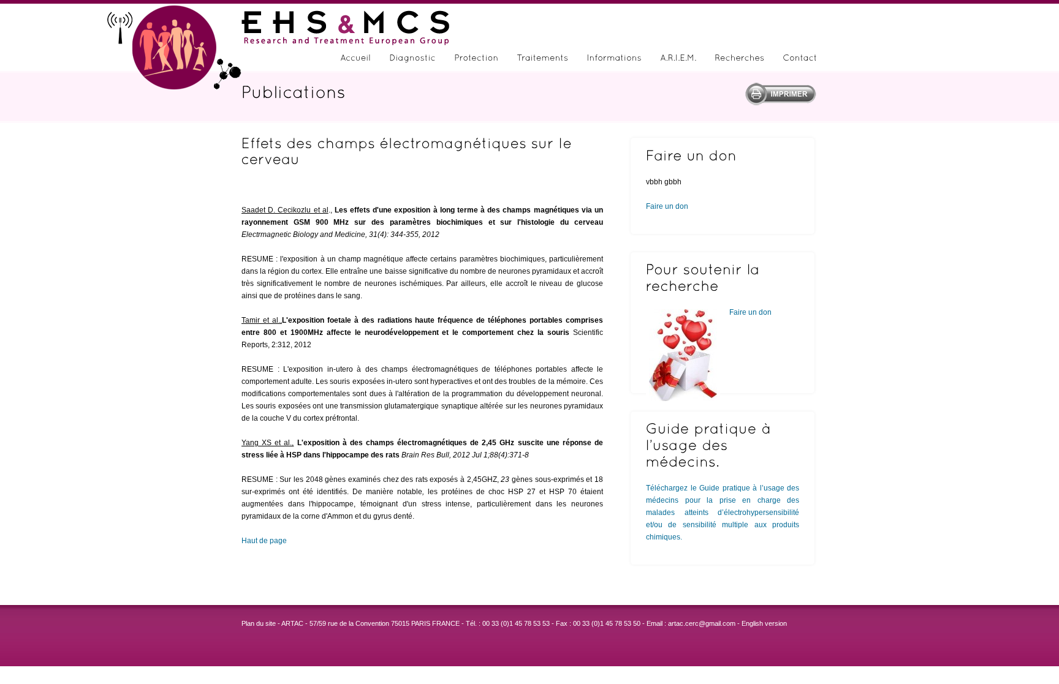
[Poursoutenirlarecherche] (722, 277)
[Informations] (614, 60)
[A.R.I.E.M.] (678, 60)
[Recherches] (739, 60)
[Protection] (476, 60)
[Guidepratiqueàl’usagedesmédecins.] (722, 445)
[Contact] (800, 60)
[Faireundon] (722, 155)
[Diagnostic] (412, 60)
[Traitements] (542, 60)
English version (764, 623)
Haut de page (264, 540)
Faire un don (667, 206)
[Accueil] (355, 60)
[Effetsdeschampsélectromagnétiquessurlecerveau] (422, 151)
